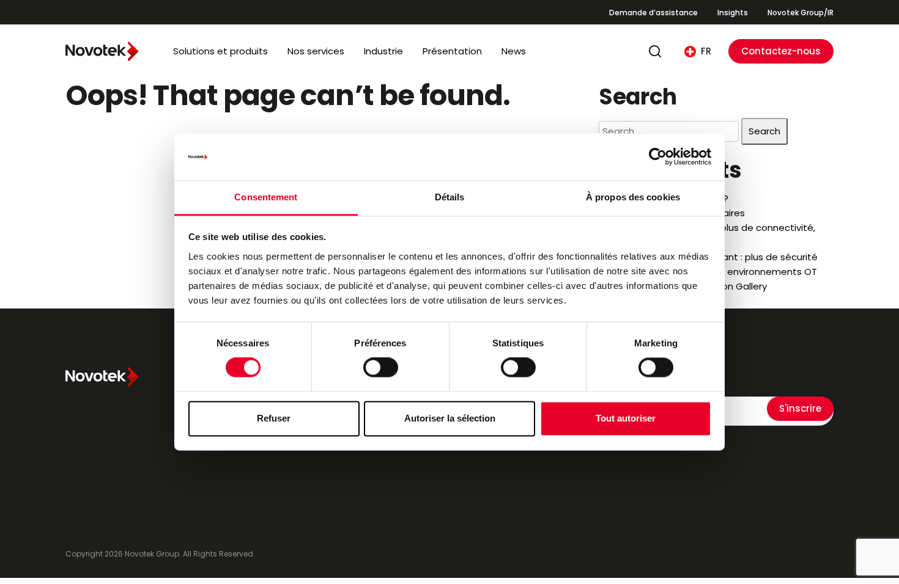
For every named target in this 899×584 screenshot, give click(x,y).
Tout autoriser (626, 418)
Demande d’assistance (653, 12)
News (513, 51)
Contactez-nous (781, 51)
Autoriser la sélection (449, 418)
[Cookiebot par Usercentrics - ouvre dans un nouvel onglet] (657, 157)
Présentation (452, 51)
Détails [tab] (450, 197)
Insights (732, 12)
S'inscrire (800, 408)
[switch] (380, 368)
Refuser (273, 418)
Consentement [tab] (265, 197)
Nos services (315, 51)
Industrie (383, 51)
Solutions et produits (220, 51)
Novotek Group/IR (801, 12)
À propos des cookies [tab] (633, 197)
